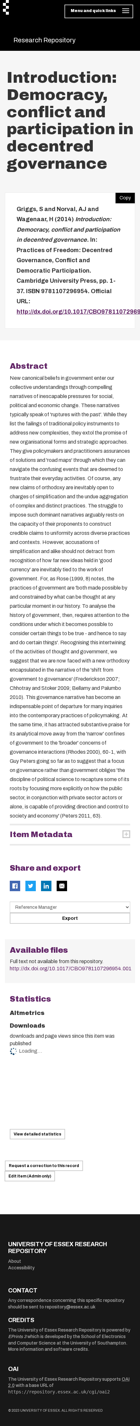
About (14, 1261)
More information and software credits (48, 1349)
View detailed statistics (37, 1134)
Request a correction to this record (44, 1165)
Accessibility (21, 1267)
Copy (123, 196)
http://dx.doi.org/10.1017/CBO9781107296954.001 (71, 968)
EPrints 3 (17, 1336)
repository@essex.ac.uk (70, 1307)
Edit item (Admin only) (29, 1176)
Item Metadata (41, 834)
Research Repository (44, 40)
